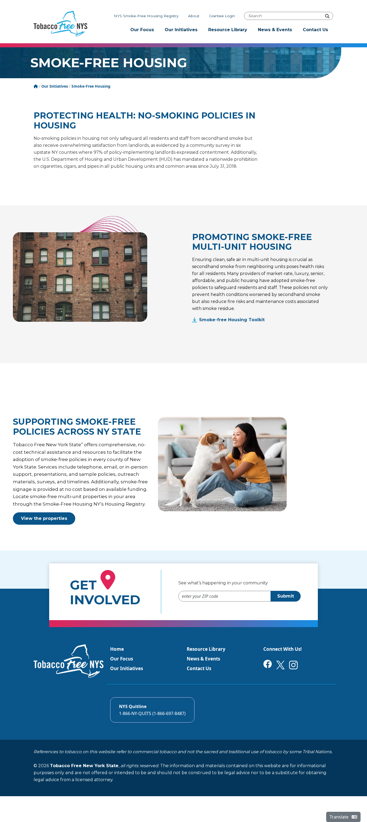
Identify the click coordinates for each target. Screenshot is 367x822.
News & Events (275, 29)
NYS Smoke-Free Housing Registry (146, 16)
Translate (340, 817)
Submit (285, 596)
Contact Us (315, 29)
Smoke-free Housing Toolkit (232, 319)
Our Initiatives (181, 29)
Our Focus (142, 29)
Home (117, 649)
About (193, 16)
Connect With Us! (282, 649)
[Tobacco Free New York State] (60, 23)
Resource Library (227, 29)
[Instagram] (293, 665)
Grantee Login (222, 16)
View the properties (44, 518)
